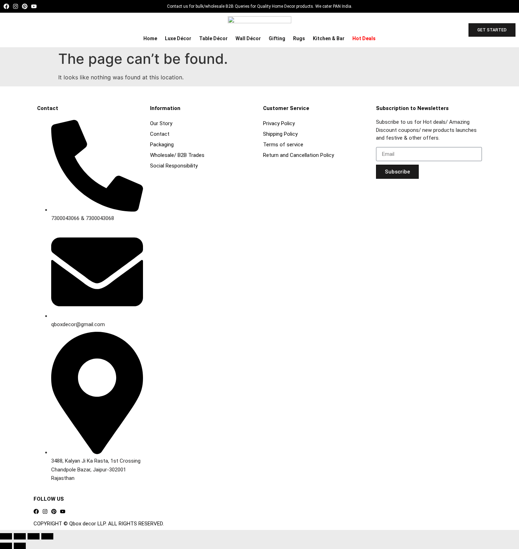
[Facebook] (6, 6)
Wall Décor (248, 38)
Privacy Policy (279, 123)
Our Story (161, 123)
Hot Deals (364, 38)
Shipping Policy (280, 134)
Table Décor (213, 38)
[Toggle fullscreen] (20, 536)
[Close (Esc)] (47, 536)
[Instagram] (15, 6)
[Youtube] (34, 6)
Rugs (299, 38)
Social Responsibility (174, 166)
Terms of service (283, 144)
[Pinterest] (25, 6)
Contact (159, 134)
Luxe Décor (178, 38)
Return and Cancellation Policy (298, 155)
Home (150, 38)
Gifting (277, 38)
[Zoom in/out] (6, 536)
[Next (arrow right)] (20, 546)
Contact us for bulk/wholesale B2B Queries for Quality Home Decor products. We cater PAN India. (259, 6)
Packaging (162, 144)
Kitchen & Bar (329, 38)
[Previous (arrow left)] (6, 546)
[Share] (34, 536)
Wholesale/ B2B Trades (177, 155)
